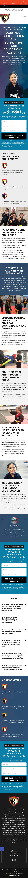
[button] (2, 849)
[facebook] (13, 860)
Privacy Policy (19, 870)
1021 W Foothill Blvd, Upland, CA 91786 (14, 853)
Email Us (7, 6)
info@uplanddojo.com (15, 857)
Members (21, 6)
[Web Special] (23, 2)
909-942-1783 (15, 855)
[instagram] (15, 860)
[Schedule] (14, 2)
